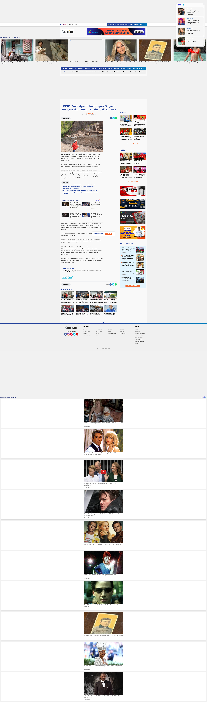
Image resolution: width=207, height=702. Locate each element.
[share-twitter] (113, 118)
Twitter (75, 336)
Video (66, 72)
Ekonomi (87, 68)
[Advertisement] (48, 11)
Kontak (136, 343)
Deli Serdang (79, 68)
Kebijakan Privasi (138, 337)
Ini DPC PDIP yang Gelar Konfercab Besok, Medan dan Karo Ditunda (139, 176)
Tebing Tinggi (99, 335)
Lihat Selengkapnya (132, 285)
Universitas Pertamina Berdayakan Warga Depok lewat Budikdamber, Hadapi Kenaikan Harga (138, 138)
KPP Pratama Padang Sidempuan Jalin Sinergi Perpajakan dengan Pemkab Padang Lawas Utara (128, 257)
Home (64, 24)
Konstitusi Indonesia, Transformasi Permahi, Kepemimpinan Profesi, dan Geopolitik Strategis (126, 138)
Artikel (71, 68)
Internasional (102, 68)
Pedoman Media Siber (139, 333)
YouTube (78, 336)
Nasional (116, 68)
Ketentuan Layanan (139, 341)
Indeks (65, 68)
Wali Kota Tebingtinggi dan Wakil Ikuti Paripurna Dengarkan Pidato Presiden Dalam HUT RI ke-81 (128, 249)
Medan (110, 68)
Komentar (66, 118)
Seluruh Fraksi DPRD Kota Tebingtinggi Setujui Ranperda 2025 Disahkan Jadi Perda (128, 24)
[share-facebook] (111, 118)
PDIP (70, 277)
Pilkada (123, 68)
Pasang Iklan (137, 331)
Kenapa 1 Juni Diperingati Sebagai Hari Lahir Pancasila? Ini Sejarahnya (139, 124)
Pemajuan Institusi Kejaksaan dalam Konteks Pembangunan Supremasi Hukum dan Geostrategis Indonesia (126, 124)
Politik (129, 68)
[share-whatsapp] (116, 118)
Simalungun (123, 333)
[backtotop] (103, 323)
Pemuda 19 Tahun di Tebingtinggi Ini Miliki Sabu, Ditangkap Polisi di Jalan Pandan (128, 264)
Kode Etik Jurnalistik (139, 335)
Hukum (94, 68)
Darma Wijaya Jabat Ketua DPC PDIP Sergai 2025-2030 (139, 162)
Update (109, 233)
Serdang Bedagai (138, 68)
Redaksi (136, 329)
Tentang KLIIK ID (138, 339)
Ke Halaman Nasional (132, 143)
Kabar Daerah (117, 72)
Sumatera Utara (87, 335)
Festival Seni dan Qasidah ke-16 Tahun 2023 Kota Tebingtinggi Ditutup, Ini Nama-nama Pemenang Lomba (128, 279)
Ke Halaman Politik (132, 181)
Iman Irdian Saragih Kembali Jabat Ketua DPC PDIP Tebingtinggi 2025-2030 (125, 176)
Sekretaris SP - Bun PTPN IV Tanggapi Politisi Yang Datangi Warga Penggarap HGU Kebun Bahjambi (128, 271)
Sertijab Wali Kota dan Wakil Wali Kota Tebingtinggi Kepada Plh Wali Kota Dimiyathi (82, 271)
